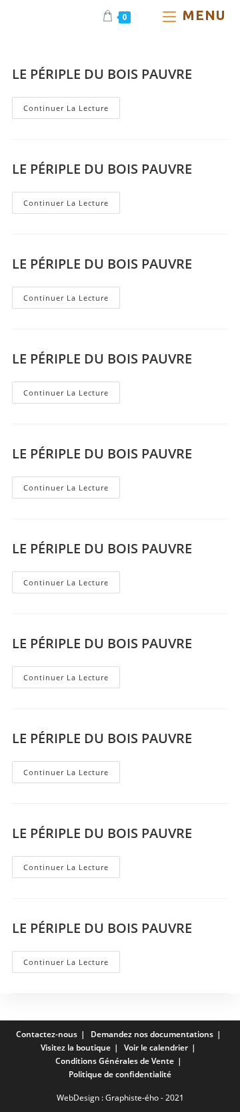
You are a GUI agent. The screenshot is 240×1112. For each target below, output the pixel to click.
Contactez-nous (46, 1034)
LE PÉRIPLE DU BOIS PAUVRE (102, 74)
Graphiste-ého (132, 1097)
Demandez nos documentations (152, 1034)
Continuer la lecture (71, 110)
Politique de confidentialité (120, 1074)
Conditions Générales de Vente (114, 1061)
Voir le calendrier (156, 1047)
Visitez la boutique (76, 1047)
